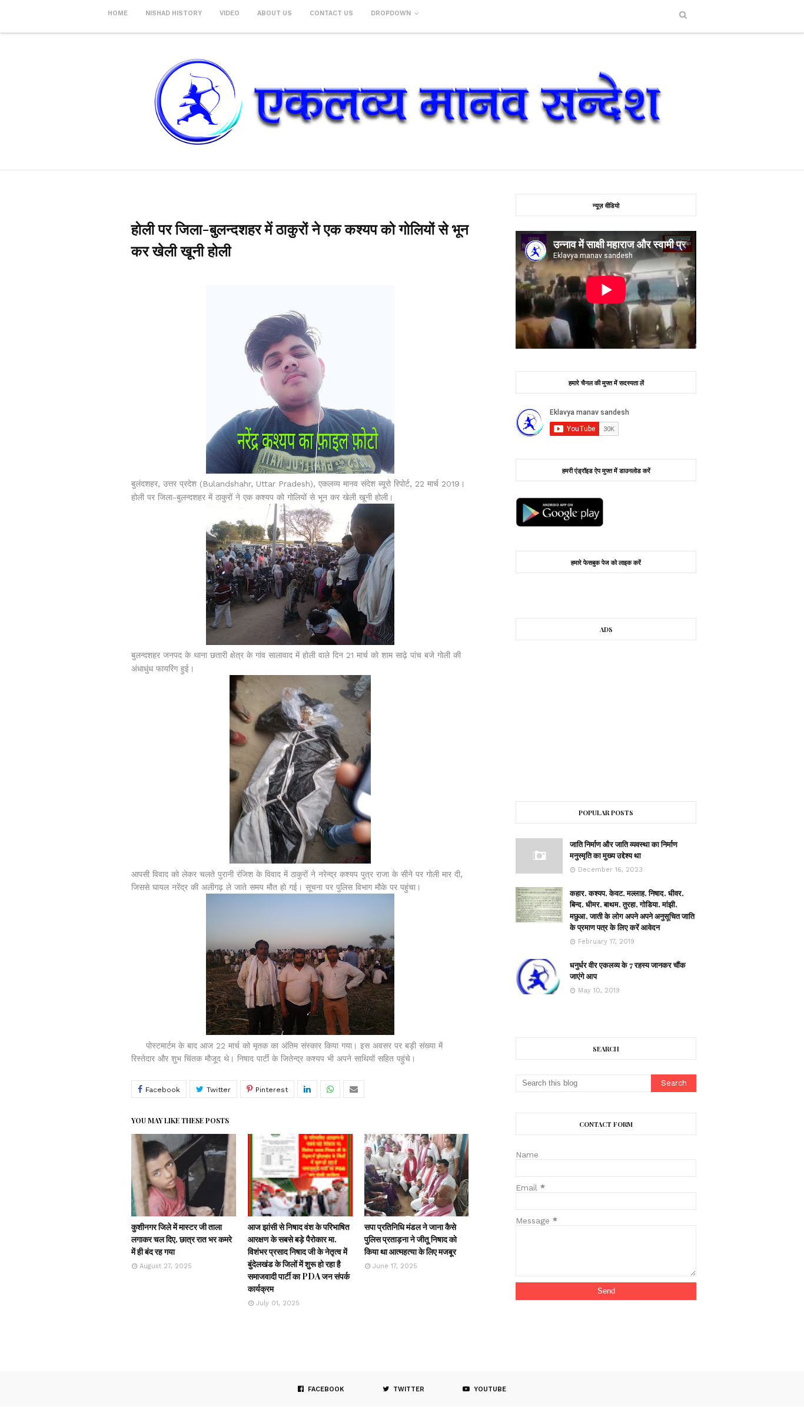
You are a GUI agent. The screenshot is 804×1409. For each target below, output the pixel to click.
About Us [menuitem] (274, 13)
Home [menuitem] (118, 13)
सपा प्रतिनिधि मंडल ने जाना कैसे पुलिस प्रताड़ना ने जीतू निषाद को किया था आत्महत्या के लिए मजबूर (410, 1239)
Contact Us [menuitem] (331, 13)
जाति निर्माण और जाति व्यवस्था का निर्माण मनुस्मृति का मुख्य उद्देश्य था (623, 850)
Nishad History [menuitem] (173, 13)
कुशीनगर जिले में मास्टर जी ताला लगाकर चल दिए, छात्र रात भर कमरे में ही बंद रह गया (181, 1239)
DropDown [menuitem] (391, 13)
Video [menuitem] (230, 13)
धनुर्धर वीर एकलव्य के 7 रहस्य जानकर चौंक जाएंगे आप (628, 970)
